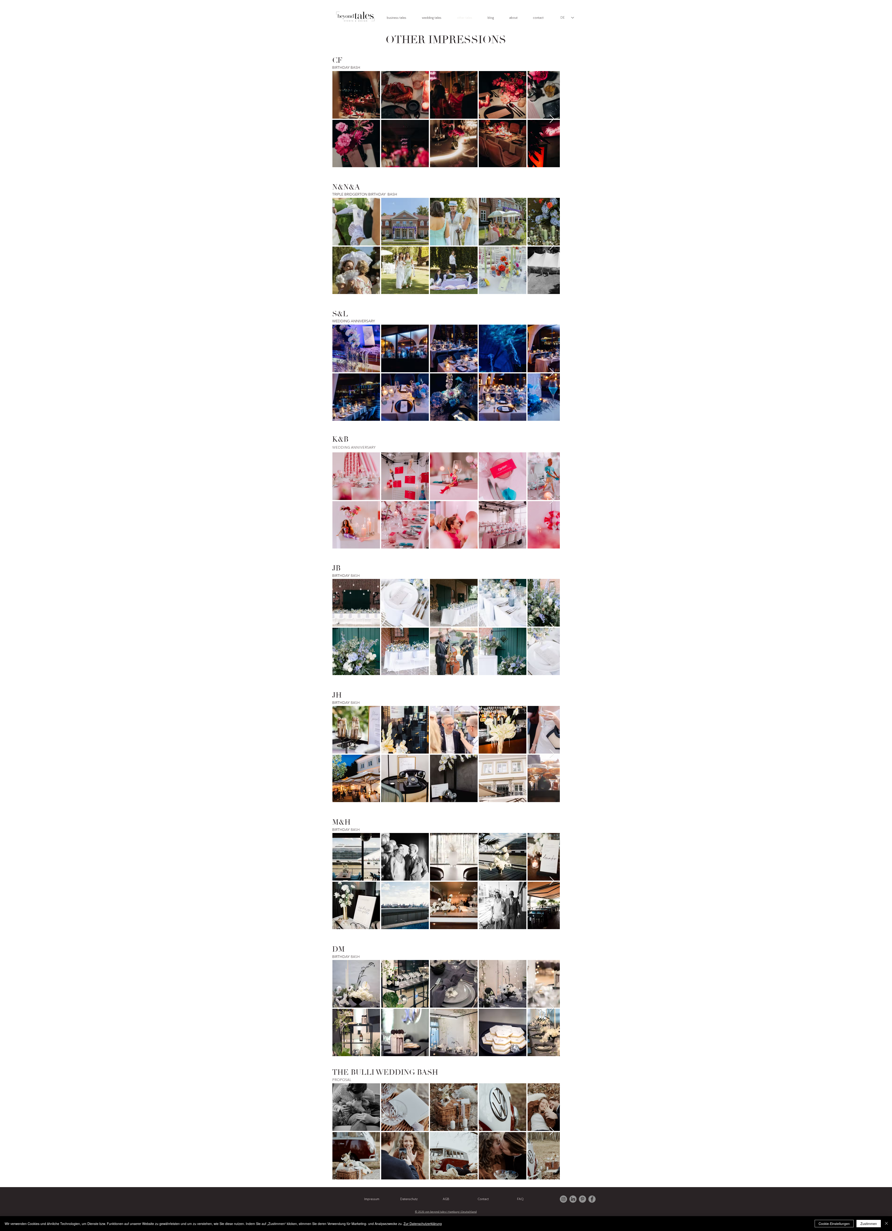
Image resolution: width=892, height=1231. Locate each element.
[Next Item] (551, 119)
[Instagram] (563, 1199)
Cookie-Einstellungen (834, 1223)
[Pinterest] (582, 1199)
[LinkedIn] (573, 1199)
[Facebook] (592, 1199)
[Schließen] (886, 1223)
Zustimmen (868, 1223)
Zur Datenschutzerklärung (422, 1223)
